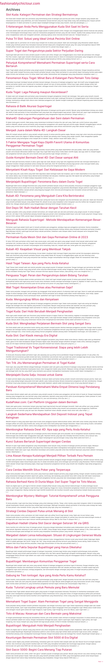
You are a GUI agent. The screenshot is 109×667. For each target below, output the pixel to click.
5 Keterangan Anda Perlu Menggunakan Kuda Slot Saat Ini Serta (47, 26)
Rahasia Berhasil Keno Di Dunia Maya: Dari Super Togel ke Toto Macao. (51, 481)
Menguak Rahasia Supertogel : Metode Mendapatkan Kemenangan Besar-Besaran (54, 221)
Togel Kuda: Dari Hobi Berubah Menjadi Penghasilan (39, 311)
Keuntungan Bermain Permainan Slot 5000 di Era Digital (42, 637)
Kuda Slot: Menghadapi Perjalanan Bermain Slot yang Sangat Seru (48, 323)
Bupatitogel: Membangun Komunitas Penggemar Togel (41, 561)
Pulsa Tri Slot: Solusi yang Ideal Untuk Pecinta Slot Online (43, 38)
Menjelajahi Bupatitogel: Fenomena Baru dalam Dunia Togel (44, 181)
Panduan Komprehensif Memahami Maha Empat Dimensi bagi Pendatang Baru (53, 388)
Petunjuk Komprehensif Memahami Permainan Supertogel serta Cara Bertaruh (50, 64)
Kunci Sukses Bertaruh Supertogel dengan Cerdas (38, 441)
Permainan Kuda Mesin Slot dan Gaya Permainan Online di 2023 (47, 237)
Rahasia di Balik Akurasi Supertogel (29, 106)
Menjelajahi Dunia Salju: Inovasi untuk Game (34, 374)
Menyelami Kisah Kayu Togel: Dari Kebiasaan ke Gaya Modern (45, 169)
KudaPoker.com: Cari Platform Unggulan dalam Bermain (41, 402)
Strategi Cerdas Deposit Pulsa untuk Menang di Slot (39, 511)
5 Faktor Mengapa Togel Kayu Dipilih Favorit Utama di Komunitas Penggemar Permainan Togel (47, 144)
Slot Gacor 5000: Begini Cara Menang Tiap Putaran (39, 649)
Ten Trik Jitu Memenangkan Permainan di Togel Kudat (40, 362)
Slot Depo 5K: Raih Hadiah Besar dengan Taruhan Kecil (41, 207)
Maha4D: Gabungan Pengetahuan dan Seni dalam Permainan (45, 118)
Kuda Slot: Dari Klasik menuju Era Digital (31, 335)
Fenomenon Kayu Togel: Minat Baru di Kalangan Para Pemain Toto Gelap (52, 78)
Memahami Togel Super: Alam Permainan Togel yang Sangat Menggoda (52, 601)
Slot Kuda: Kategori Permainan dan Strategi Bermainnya (42, 14)
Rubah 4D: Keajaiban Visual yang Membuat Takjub (38, 249)
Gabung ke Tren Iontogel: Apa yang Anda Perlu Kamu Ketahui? (46, 575)
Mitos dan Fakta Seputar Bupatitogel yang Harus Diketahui (43, 547)
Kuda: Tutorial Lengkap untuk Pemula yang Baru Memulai (42, 587)
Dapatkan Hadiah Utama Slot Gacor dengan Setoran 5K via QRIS (47, 523)
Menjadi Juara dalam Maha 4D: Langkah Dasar (36, 130)
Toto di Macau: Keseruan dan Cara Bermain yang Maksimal (43, 613)
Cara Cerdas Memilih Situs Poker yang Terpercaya (38, 469)
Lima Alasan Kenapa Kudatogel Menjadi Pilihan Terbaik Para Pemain (49, 455)
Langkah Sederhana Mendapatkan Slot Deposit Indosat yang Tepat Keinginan (49, 416)
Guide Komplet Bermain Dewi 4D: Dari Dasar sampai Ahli (42, 157)
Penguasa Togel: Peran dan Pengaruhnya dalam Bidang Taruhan (47, 275)
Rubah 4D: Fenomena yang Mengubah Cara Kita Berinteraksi (45, 195)
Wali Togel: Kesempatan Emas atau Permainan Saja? (39, 287)
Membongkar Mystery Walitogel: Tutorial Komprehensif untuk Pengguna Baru (52, 497)
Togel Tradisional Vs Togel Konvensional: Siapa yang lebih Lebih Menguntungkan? (47, 349)
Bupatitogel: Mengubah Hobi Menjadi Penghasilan (38, 625)
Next (100, 661)
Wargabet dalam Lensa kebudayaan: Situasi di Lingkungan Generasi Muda (53, 535)
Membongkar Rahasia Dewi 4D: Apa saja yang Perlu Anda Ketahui (48, 429)
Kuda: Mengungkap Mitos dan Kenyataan (32, 299)
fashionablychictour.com (20, 3)
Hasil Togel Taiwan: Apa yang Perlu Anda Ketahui (37, 263)
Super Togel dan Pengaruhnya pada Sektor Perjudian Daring (44, 50)
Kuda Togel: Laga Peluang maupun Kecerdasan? (37, 92)
